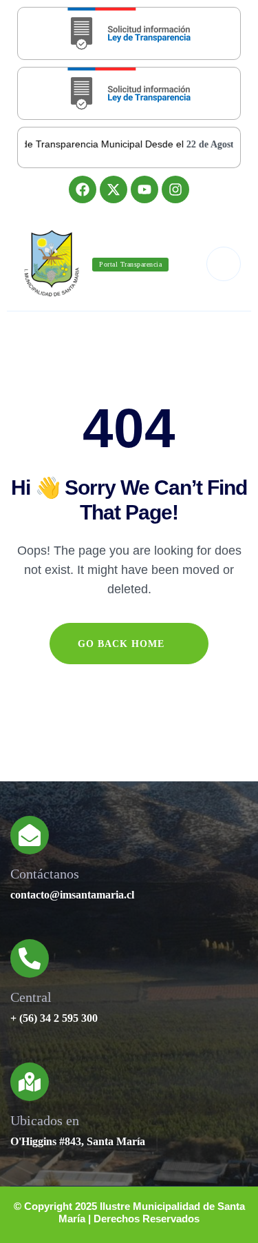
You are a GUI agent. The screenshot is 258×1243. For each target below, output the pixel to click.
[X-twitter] (113, 189)
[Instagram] (175, 189)
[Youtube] (144, 189)
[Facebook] (82, 189)
